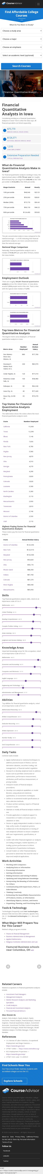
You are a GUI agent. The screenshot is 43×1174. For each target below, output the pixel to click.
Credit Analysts (11, 1005)
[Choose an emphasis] (21, 47)
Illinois (5, 436)
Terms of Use (7, 1142)
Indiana (5, 575)
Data (12, 1137)
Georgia (6, 466)
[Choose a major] (21, 39)
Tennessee (7, 506)
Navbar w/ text (12, 4)
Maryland (6, 471)
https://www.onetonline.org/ (29, 1049)
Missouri (6, 511)
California (6, 426)
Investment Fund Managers (16, 994)
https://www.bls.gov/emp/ (15, 1054)
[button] (8, 966)
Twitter (6, 1161)
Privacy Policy (20, 1137)
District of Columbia (10, 516)
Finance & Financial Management (17, 934)
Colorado (6, 481)
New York (6, 446)
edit (32, 950)
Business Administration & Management (20, 936)
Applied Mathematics (13, 939)
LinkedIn (6, 1156)
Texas (5, 431)
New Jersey (7, 456)
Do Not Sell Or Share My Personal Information (18, 1139)
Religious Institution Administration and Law (22, 942)
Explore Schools (13, 1081)
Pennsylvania (8, 476)
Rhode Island (8, 570)
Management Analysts (14, 997)
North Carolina (8, 491)
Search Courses (21, 66)
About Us (5, 1137)
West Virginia (8, 585)
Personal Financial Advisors (16, 1011)
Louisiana (6, 486)
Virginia (5, 451)
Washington (7, 496)
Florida (5, 441)
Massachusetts (8, 501)
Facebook (6, 1151)
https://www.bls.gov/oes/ (15, 1046)
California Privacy (32, 1137)
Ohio (5, 461)
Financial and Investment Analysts (18, 1008)
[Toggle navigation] (38, 4)
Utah (5, 521)
